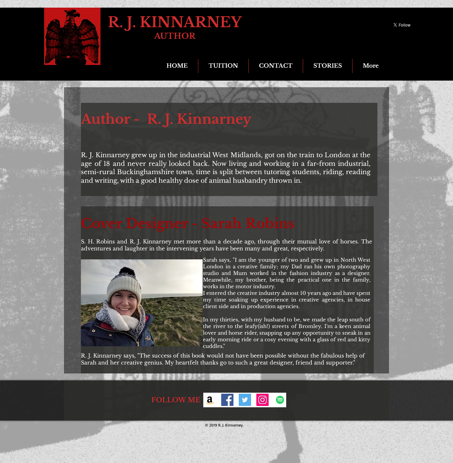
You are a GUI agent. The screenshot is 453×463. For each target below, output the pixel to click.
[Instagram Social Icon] (262, 400)
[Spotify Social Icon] (280, 400)
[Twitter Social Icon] (245, 400)
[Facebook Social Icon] (227, 400)
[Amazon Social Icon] (210, 400)
